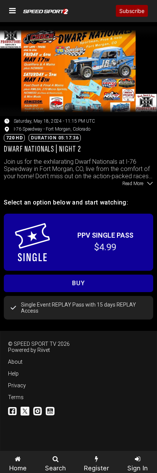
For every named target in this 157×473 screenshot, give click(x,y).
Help (13, 374)
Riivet (43, 350)
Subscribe (131, 11)
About (15, 362)
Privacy (17, 385)
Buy (78, 283)
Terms (16, 397)
